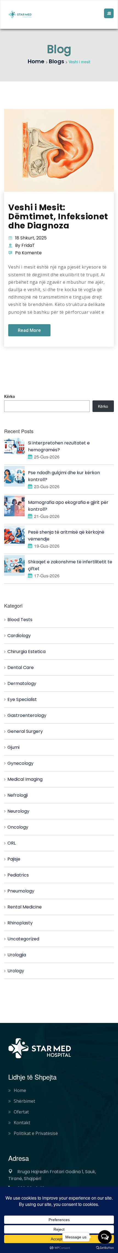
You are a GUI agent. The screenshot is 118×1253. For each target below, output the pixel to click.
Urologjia (16, 955)
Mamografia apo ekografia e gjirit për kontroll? (68, 505)
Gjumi (13, 747)
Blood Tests (19, 619)
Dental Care (20, 667)
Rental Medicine (24, 907)
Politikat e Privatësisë (36, 1133)
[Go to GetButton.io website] (105, 1247)
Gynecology (20, 763)
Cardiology (19, 635)
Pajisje (13, 859)
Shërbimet (24, 1101)
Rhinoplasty (20, 923)
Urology (15, 971)
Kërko (9, 396)
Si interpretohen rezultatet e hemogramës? (59, 446)
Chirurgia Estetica (26, 651)
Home (20, 1090)
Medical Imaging (25, 779)
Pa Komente (28, 253)
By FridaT (25, 245)
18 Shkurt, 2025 (31, 238)
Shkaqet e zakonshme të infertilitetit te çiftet (70, 565)
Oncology (17, 827)
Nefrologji (17, 795)
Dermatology (21, 683)
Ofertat (21, 1112)
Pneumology (20, 891)
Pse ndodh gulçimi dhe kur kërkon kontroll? (64, 476)
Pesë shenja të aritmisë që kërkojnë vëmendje (66, 535)
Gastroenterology (26, 715)
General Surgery (25, 731)
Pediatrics (18, 875)
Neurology (18, 811)
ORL (11, 843)
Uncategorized (23, 939)
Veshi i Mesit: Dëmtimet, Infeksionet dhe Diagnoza (58, 216)
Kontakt (22, 1123)
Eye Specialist (22, 699)
